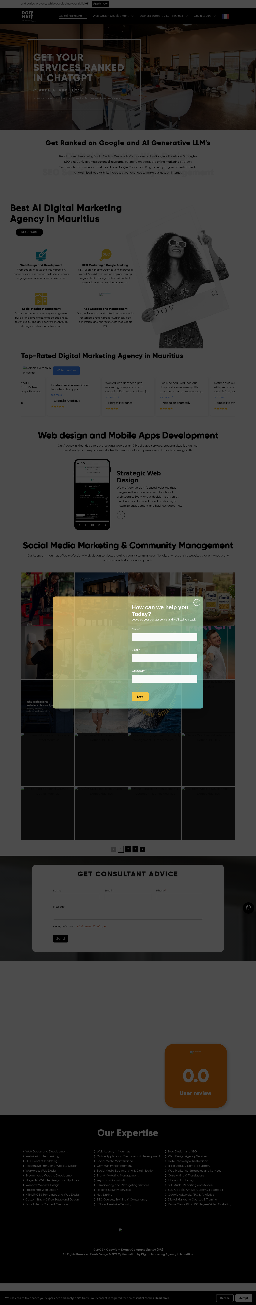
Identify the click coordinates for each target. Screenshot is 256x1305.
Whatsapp (144, 670)
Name (141, 628)
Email (141, 649)
